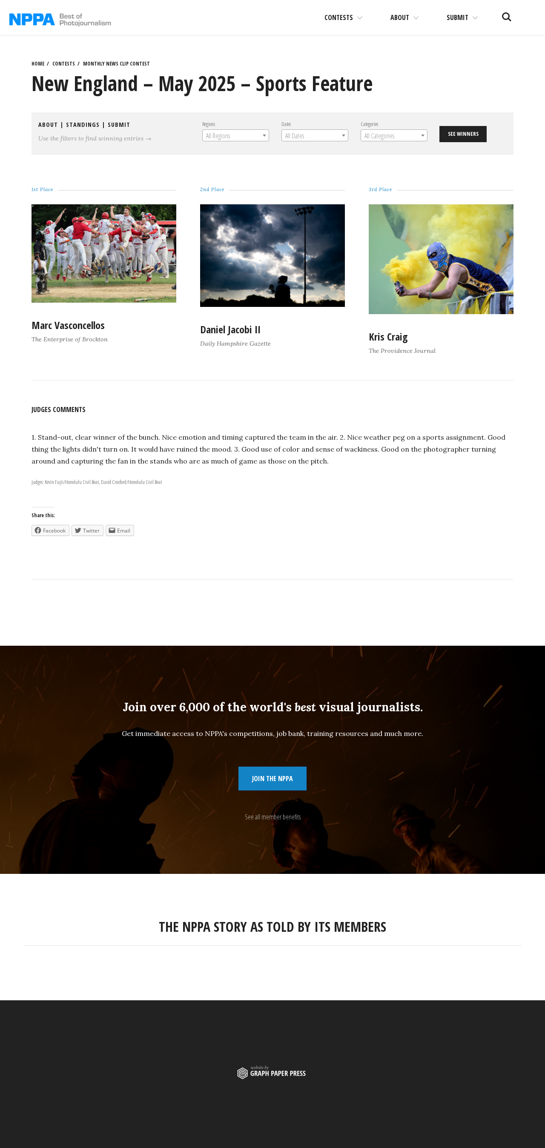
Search (506, 13)
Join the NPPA (272, 778)
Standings (83, 124)
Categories (369, 124)
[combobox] (235, 135)
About (399, 17)
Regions (208, 124)
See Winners (463, 133)
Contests (338, 17)
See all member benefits (273, 817)
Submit (457, 17)
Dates (286, 124)
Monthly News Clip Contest (116, 63)
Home (38, 63)
